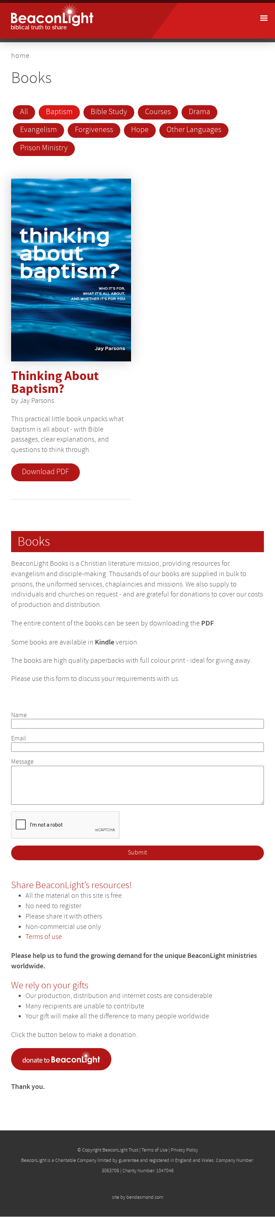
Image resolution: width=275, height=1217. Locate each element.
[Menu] (263, 19)
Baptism (59, 112)
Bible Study (109, 112)
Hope (140, 130)
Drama (199, 112)
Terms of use (43, 936)
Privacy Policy (184, 1150)
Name (19, 715)
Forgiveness (94, 130)
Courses (158, 112)
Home (20, 55)
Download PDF (45, 472)
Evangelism (38, 130)
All (24, 112)
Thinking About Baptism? (55, 382)
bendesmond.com (144, 1197)
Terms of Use (154, 1150)
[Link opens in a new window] (63, 1067)
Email (18, 738)
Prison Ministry (44, 148)
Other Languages (194, 130)
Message (22, 762)
